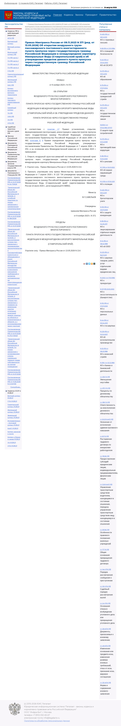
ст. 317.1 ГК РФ (105, 388)
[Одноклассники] (92, 263)
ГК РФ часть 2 (13, 61)
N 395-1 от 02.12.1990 (107, 363)
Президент (91, 15)
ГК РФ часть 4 (13, 68)
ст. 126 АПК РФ (105, 629)
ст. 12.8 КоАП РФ (106, 484)
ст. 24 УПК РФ (105, 603)
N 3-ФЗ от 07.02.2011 (107, 181)
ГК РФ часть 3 (13, 64)
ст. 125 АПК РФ (105, 683)
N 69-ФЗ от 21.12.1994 (107, 48)
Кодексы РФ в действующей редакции (13, 33)
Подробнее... (15, 387)
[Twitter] (89, 263)
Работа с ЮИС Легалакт (55, 3)
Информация (10, 3)
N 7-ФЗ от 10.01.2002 (107, 167)
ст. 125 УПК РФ (105, 586)
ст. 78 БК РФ (104, 456)
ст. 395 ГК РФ (105, 402)
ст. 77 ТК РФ (104, 549)
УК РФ (10, 120)
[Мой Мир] (94, 263)
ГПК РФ (11, 71)
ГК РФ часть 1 (13, 58)
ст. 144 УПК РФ (105, 569)
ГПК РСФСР (12, 401)
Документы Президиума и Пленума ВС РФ (14, 173)
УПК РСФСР (12, 446)
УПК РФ (11, 123)
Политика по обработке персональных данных (47, 721)
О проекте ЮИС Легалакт (31, 3)
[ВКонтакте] (87, 263)
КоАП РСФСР (13, 428)
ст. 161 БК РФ (104, 530)
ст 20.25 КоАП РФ (106, 419)
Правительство (107, 15)
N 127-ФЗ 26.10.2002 (107, 289)
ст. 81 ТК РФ (104, 436)
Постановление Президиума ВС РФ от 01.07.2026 (14, 224)
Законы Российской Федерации (12, 138)
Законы (79, 15)
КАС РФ (11, 85)
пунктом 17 (53, 129)
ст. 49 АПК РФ (105, 646)
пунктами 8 (35, 141)
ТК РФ (10, 113)
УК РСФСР (12, 442)
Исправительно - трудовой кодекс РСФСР (14, 423)
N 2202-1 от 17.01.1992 (107, 278)
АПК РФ (11, 38)
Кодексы (68, 15)
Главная (57, 15)
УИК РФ (11, 116)
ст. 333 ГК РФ (105, 377)
